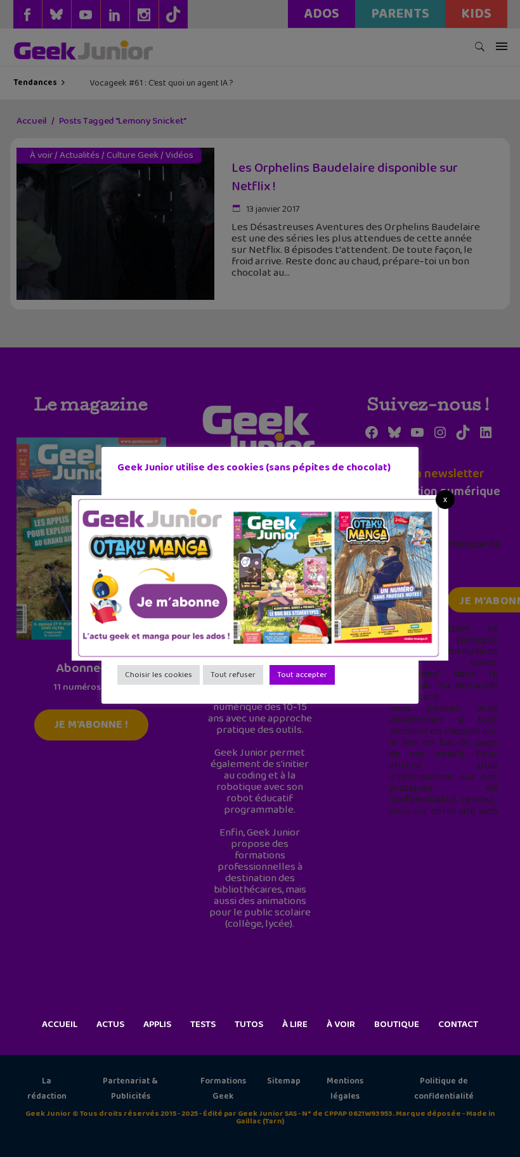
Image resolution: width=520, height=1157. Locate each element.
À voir (341, 1024)
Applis (157, 1024)
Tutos (249, 1024)
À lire (295, 1024)
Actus (110, 1024)
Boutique (396, 1024)
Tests (203, 1024)
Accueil (59, 1024)
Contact (458, 1024)
